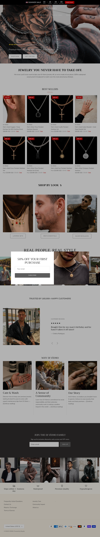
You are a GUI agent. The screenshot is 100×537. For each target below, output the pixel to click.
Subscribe (32, 275)
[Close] (86, 254)
